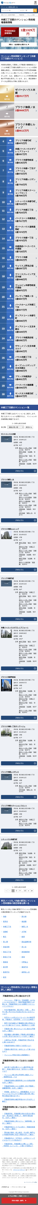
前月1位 (7, 99)
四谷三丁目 (7, 952)
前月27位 (10, 330)
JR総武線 (22, 464)
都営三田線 (22, 452)
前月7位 (10, 172)
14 (3, 238)
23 (3, 329)
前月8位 (10, 194)
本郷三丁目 (7, 926)
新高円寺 (6, 972)
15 (3, 248)
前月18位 (10, 260)
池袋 (4, 916)
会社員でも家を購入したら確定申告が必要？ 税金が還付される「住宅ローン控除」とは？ (18, 1069)
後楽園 (24, 921)
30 (3, 394)
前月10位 (10, 212)
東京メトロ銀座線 (24, 501)
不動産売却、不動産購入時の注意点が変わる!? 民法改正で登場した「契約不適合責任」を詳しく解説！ (18, 1115)
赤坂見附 (6, 947)
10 (3, 202)
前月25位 (10, 369)
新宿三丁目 (7, 957)
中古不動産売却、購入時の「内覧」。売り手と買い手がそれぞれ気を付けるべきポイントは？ (18, 1012)
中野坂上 (25, 962)
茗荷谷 (5, 921)
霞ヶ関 (5, 942)
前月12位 (10, 230)
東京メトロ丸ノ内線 (25, 448)
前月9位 (10, 183)
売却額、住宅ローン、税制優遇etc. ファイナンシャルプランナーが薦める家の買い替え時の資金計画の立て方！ (18, 1094)
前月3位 (7, 134)
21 (3, 307)
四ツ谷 (24, 947)
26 (3, 358)
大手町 (24, 932)
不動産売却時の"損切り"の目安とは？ (17, 1046)
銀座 (23, 937)
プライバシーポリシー (19, 1169)
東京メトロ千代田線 (25, 497)
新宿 (23, 957)
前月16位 (10, 278)
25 (3, 348)
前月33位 (10, 396)
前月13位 (10, 221)
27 (3, 367)
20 (3, 297)
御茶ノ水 (29, 513)
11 (3, 211)
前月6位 (10, 162)
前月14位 (10, 204)
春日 (30, 456)
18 (3, 276)
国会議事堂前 (26, 942)
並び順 (3, 427)
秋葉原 (29, 509)
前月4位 (10, 143)
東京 (4, 937)
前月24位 (10, 350)
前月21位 (10, 319)
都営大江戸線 (23, 456)
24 (3, 338)
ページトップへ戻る (31, 1182)
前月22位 (10, 289)
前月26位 (10, 359)
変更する (29, 427)
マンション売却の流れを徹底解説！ (17, 1055)
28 (3, 377)
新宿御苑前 (26, 952)
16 (3, 258)
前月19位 (10, 268)
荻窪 (4, 977)
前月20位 (10, 308)
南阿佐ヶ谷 (26, 972)
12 (3, 219)
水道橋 (30, 452)
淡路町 (5, 932)
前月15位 (10, 250)
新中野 (5, 967)
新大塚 (24, 916)
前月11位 (10, 240)
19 (3, 287)
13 (3, 229)
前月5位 (10, 153)
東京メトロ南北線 (24, 562)
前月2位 (7, 116)
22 (3, 318)
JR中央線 (22, 513)
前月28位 (10, 379)
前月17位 (10, 299)
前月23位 (10, 340)
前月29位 (10, 387)
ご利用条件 (4, 1187)
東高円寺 (25, 967)
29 (3, 386)
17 (3, 266)
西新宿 (5, 962)
